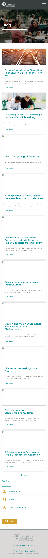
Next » (24, 475)
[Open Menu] (44, 5)
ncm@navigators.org (26, 545)
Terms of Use (30, 551)
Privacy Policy (18, 551)
